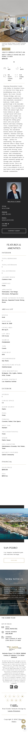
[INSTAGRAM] (9, 696)
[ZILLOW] (16, 700)
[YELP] (7, 700)
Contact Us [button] (14, 606)
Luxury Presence (14, 711)
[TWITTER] (18, 696)
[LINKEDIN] (14, 696)
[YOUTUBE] (22, 696)
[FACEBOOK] (5, 696)
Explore (14, 560)
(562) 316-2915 (6, 214)
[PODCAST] (20, 700)
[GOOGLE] (11, 700)
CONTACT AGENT (14, 230)
